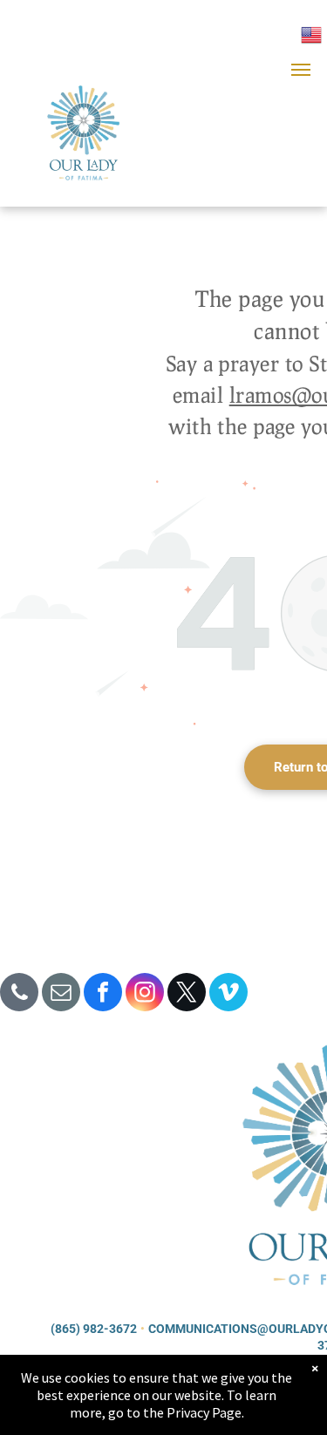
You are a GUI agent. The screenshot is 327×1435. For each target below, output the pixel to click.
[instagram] (145, 994)
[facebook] (103, 994)
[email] (61, 994)
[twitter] (186, 994)
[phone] (19, 994)
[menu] (300, 69)
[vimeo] (228, 994)
